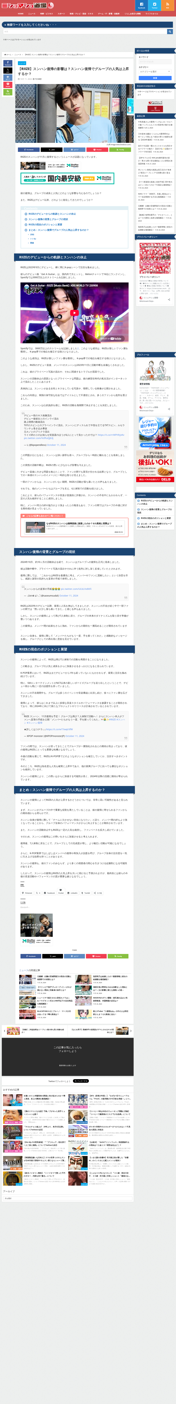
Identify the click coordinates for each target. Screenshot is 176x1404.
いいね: (33, 238)
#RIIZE (112, 719)
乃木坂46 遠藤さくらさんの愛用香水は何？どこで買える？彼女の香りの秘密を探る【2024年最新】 (155, 137)
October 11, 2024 (56, 444)
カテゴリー (143, 67)
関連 (32, 243)
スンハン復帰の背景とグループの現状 (46, 219)
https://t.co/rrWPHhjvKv (111, 434)
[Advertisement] (155, 329)
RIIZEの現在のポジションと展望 (43, 224)
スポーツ (61, 13)
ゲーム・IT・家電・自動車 (109, 13)
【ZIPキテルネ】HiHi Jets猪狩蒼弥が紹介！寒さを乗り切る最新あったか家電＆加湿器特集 (155, 161)
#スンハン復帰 (34, 722)
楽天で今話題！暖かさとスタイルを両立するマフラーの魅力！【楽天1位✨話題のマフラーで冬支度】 (155, 149)
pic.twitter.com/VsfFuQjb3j (38, 438)
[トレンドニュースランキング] (155, 102)
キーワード (143, 57)
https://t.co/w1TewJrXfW (59, 729)
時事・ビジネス (46, 13)
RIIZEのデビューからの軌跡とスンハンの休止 (50, 213)
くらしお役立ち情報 (132, 13)
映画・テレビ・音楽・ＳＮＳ (81, 13)
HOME (20, 13)
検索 (155, 78)
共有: (32, 234)
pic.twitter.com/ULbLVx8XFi (76, 588)
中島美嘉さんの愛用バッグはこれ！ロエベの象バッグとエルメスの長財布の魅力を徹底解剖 (155, 125)
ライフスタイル (151, 13)
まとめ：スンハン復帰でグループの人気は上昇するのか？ (57, 229)
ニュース (31, 13)
